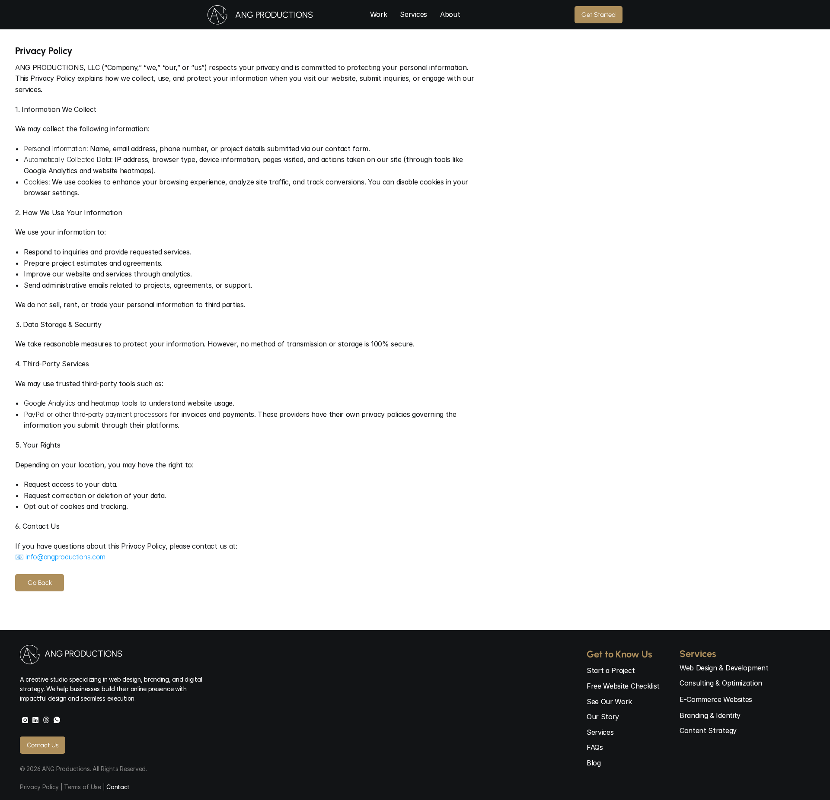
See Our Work (609, 701)
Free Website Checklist (623, 686)
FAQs (595, 747)
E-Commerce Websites (716, 699)
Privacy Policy (40, 786)
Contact (118, 786)
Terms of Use (82, 786)
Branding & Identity (710, 715)
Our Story (603, 716)
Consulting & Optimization (721, 683)
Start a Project (611, 670)
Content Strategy (708, 730)
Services (600, 732)
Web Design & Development (724, 667)
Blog (594, 763)
